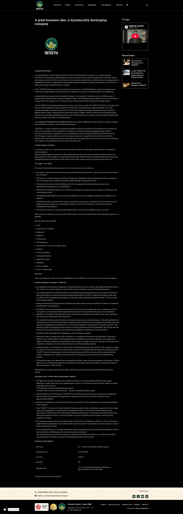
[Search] (147, 5)
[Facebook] (133, 496)
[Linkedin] (146, 496)
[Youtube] (142, 496)
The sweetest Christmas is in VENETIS (137, 63)
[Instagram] (138, 496)
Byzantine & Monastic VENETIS (138, 84)
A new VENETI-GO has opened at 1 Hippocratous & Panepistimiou (138, 74)
